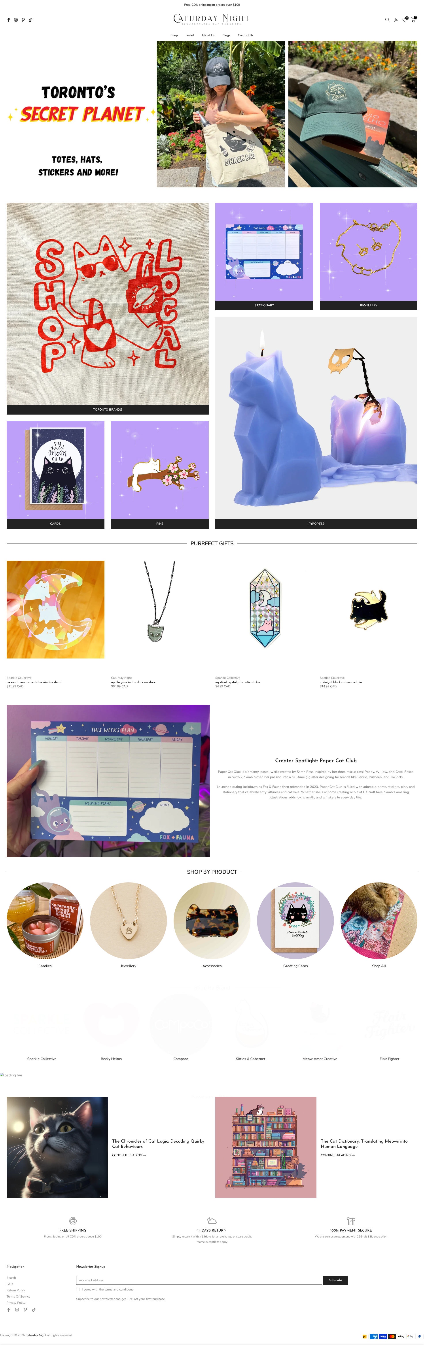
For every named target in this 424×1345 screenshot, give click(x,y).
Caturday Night (121, 678)
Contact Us (245, 35)
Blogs (226, 35)
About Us (208, 35)
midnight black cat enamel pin (341, 682)
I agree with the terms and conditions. (108, 1289)
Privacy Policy (16, 1303)
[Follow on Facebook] (9, 20)
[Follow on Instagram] (16, 20)
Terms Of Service (18, 1296)
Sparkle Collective (19, 678)
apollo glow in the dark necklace (133, 682)
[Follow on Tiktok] (30, 20)
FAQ (10, 1284)
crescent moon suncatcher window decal (34, 682)
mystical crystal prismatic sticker (237, 682)
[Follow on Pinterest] (23, 20)
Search (11, 1278)
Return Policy (16, 1290)
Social (190, 35)
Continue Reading (127, 1155)
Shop (174, 35)
